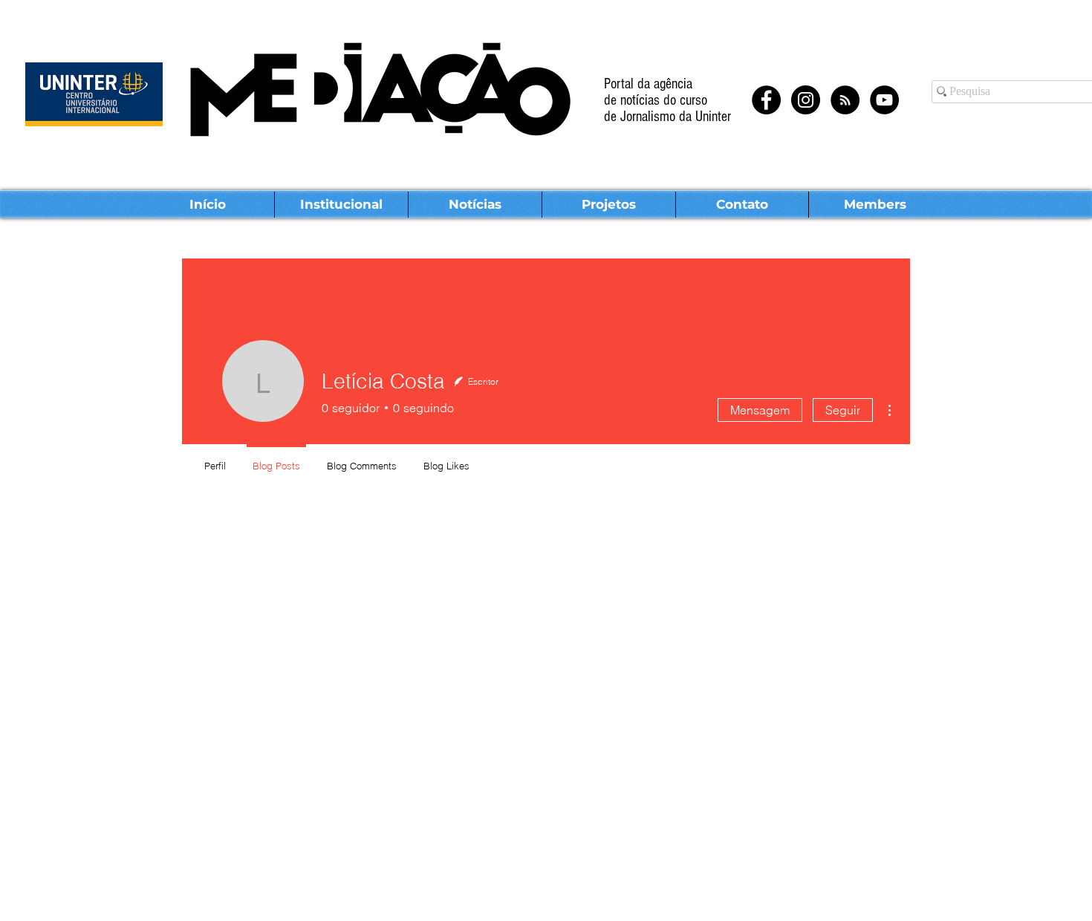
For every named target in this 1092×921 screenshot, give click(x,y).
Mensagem (760, 410)
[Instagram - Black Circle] (805, 99)
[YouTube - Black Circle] (884, 99)
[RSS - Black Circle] (845, 99)
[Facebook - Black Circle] (766, 99)
